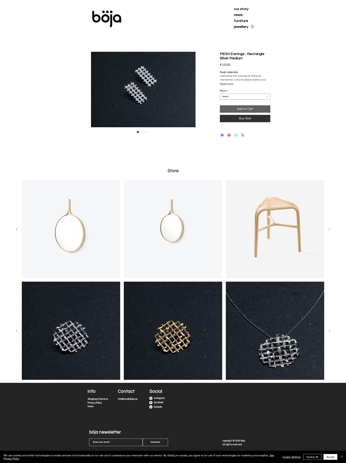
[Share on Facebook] (222, 135)
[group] (173, 330)
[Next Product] (329, 330)
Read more (226, 83)
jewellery (241, 27)
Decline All (312, 457)
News (91, 406)
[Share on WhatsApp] (236, 135)
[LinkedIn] (150, 407)
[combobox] (245, 97)
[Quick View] (71, 331)
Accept (330, 457)
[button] (252, 26)
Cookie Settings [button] (291, 457)
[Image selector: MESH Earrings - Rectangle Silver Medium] (138, 132)
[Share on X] (243, 135)
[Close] (342, 457)
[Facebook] (150, 402)
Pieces (224, 91)
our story (241, 9)
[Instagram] (150, 398)
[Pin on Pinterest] (229, 135)
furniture (241, 21)
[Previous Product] (16, 330)
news (238, 15)
